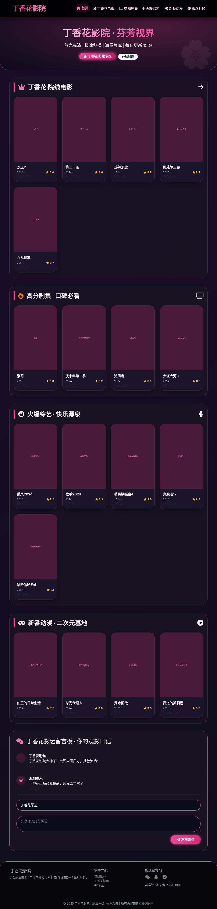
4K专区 (99, 885)
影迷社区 (198, 8)
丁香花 (28, 8)
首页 (84, 8)
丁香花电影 (105, 8)
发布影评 (187, 839)
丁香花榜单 (101, 881)
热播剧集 (130, 8)
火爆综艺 (152, 8)
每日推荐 (100, 876)
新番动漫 (175, 8)
